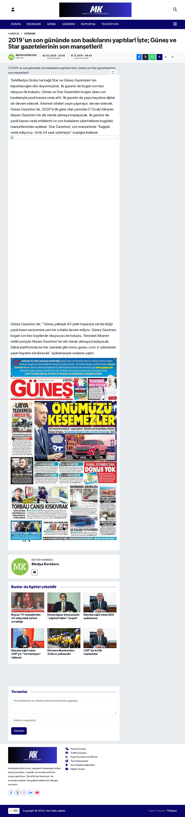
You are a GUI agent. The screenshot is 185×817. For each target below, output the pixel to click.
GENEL (51, 24)
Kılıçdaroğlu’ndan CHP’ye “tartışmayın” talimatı (26, 654)
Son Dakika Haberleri (82, 765)
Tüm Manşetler (79, 761)
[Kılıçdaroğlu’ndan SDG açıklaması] (100, 602)
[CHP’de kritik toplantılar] (100, 638)
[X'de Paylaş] (145, 57)
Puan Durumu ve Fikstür (84, 757)
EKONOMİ (34, 24)
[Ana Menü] (175, 24)
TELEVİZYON (110, 24)
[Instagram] (24, 793)
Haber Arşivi (77, 769)
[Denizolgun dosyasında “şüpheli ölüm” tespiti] (63, 602)
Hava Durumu (78, 749)
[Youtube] (37, 793)
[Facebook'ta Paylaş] (139, 57)
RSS (15, 810)
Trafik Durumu (78, 753)
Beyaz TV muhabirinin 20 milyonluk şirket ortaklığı (25, 618)
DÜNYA (16, 24)
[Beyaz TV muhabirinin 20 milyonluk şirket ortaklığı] (27, 602)
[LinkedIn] (31, 793)
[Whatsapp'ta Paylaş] (152, 57)
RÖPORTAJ (88, 24)
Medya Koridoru (45, 564)
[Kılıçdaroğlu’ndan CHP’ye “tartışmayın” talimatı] (27, 638)
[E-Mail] (35, 572)
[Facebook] (11, 793)
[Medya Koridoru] (20, 566)
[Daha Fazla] (159, 57)
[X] (18, 793)
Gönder (19, 730)
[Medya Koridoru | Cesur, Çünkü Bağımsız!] (95, 10)
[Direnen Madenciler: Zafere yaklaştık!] (63, 638)
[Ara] (175, 9)
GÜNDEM (68, 24)
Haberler (14, 33)
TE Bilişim (171, 810)
